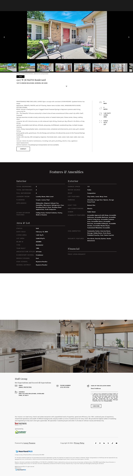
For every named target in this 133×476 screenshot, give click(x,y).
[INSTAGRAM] (99, 443)
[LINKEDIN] (104, 443)
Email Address (96, 388)
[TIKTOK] (112, 443)
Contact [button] (23, 149)
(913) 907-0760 (64, 387)
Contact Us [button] (66, 357)
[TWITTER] (108, 443)
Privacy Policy (108, 401)
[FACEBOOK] (95, 443)
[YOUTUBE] (116, 443)
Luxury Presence (29, 443)
